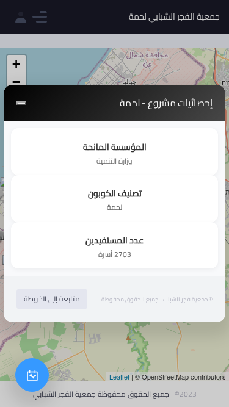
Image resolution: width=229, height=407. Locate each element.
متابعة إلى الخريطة (52, 299)
